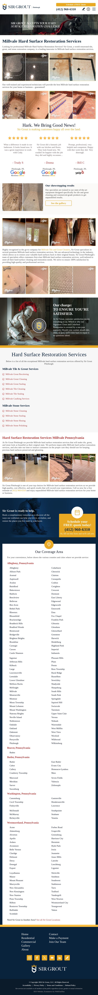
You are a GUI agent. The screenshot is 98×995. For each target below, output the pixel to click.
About (25, 949)
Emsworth (55, 608)
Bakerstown (15, 590)
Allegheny (14, 568)
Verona (54, 717)
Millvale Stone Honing (15, 420)
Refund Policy (70, 985)
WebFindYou (60, 991)
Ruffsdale (14, 910)
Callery (13, 769)
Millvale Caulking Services (17, 398)
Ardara (13, 842)
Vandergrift (56, 895)
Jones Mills (56, 857)
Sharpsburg (56, 687)
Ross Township (58, 669)
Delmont (13, 857)
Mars (53, 773)
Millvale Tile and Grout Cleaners (55, 249)
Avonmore (14, 846)
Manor (12, 876)
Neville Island (16, 717)
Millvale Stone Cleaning (16, 411)
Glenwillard (56, 631)
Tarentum (55, 710)
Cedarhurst (56, 568)
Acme (12, 827)
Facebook (37, 957)
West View (56, 732)
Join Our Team (57, 941)
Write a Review (83, 9)
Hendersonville (58, 802)
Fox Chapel (56, 616)
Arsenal (13, 575)
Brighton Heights (17, 638)
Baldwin (13, 594)
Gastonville (56, 798)
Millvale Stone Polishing (16, 425)
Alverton (13, 835)
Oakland (13, 728)
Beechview (14, 597)
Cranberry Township (18, 773)
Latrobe (54, 860)
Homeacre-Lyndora (59, 769)
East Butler (56, 762)
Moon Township (17, 702)
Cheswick (55, 571)
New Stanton (15, 895)
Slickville (55, 873)
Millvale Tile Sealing (15, 394)
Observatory (15, 736)
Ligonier (55, 868)
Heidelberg (56, 642)
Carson (13, 649)
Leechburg (56, 864)
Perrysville (14, 739)
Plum (53, 662)
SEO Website (38, 991)
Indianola (55, 653)
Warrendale (56, 724)
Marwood (14, 778)
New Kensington (17, 891)
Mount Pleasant (16, 880)
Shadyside (55, 684)
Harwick (55, 638)
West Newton (57, 899)
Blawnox (13, 612)
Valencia (55, 781)
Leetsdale (14, 676)
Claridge (13, 853)
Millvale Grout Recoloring (17, 374)
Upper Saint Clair (59, 713)
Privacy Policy (39, 985)
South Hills (56, 691)
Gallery (25, 945)
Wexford (55, 736)
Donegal (13, 864)
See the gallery (58, 203)
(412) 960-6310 (66, 9)
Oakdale (13, 724)
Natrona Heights (17, 713)
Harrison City (57, 838)
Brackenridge (15, 620)
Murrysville (15, 884)
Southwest (55, 880)
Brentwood (14, 631)
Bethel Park (15, 608)
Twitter (44, 957)
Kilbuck (13, 665)
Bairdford (14, 586)
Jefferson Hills (16, 662)
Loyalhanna (15, 873)
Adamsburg (15, 831)
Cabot (12, 765)
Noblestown (15, 721)
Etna (53, 612)
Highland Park (57, 645)
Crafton (54, 583)
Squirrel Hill (56, 702)
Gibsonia (55, 623)
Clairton (54, 575)
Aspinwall (14, 579)
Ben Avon (14, 605)
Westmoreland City (59, 902)
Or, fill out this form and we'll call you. (77, 533)
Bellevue (13, 601)
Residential (28, 938)
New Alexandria (17, 888)
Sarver (12, 785)
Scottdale (14, 914)
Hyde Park (56, 846)
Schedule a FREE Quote (76, 5)
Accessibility (26, 985)
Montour (13, 699)
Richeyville (14, 818)
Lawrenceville (16, 673)
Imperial (55, 649)
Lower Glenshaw (17, 680)
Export (12, 868)
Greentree (55, 634)
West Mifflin (57, 728)
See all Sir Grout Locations (48, 920)
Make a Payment (58, 938)
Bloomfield (14, 616)
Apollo (13, 838)
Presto (54, 665)
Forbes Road (56, 827)
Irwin (53, 849)
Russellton (55, 676)
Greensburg (56, 835)
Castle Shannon (16, 653)
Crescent (55, 590)
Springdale (56, 699)
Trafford (55, 891)
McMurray (14, 814)
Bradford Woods (17, 627)
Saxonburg (14, 789)
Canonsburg (15, 798)
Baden (12, 752)
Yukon (54, 910)
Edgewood (56, 601)
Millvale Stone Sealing (15, 416)
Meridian (13, 781)
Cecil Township (16, 802)
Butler (12, 762)
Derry (12, 860)
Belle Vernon (15, 849)
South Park (56, 695)
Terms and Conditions (55, 985)
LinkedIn (59, 957)
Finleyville (14, 806)
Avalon (13, 583)
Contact (53, 934)
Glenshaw (55, 627)
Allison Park (15, 571)
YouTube (52, 957)
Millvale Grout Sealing (16, 384)
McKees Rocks (16, 684)
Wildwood (55, 739)
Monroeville (15, 695)
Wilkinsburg (56, 743)
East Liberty (56, 597)
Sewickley (55, 680)
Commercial (28, 941)
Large (12, 669)
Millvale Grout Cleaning (16, 379)
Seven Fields (57, 778)
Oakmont (14, 732)
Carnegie (13, 645)
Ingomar (13, 658)
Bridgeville (14, 634)
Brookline (14, 642)
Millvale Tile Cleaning (15, 389)
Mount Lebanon (16, 706)
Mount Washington (18, 710)
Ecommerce (48, 991)
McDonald (14, 810)
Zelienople (56, 785)
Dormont (55, 594)
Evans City (56, 765)
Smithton (55, 876)
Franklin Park (57, 620)
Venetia (54, 818)
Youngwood (56, 906)
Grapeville (55, 831)
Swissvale (55, 706)
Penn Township (16, 899)
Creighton (55, 586)
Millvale (13, 691)
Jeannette (55, 853)
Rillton (13, 902)
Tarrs (53, 888)
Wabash (54, 721)
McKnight (14, 687)
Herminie (55, 842)
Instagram (29, 957)
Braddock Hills (16, 623)
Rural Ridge (56, 673)
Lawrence (55, 806)
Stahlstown (56, 884)
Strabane (55, 814)
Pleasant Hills (57, 658)
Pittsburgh (14, 743)
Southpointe (56, 810)
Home (24, 934)
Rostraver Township (18, 906)
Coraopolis (56, 579)
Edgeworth (56, 605)
